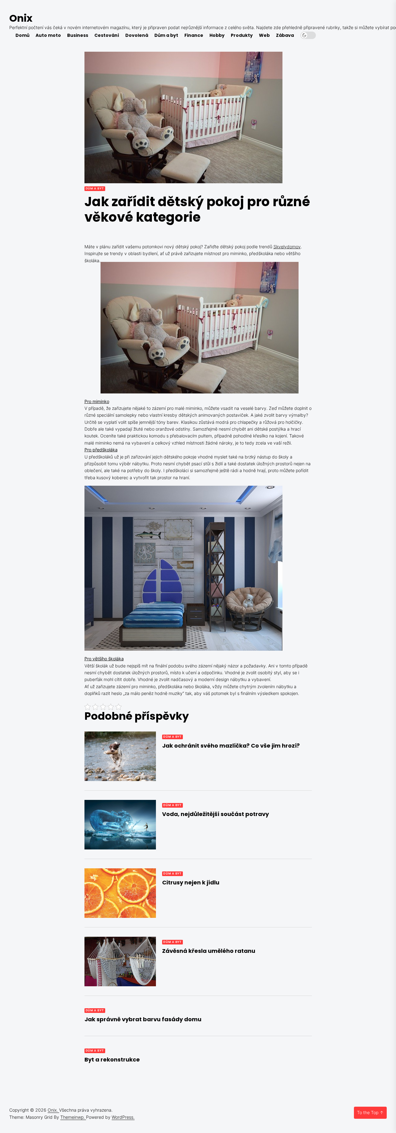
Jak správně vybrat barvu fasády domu (142, 1019)
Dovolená (136, 35)
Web (264, 35)
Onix (20, 18)
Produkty (242, 35)
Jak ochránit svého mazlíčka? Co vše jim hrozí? (231, 745)
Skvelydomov (287, 246)
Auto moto (48, 35)
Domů (22, 35)
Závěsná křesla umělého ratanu (208, 951)
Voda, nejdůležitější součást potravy (215, 814)
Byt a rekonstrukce (112, 1059)
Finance (193, 35)
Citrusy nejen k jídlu (190, 882)
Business (77, 35)
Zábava (285, 35)
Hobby (217, 35)
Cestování (106, 35)
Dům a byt (166, 35)
